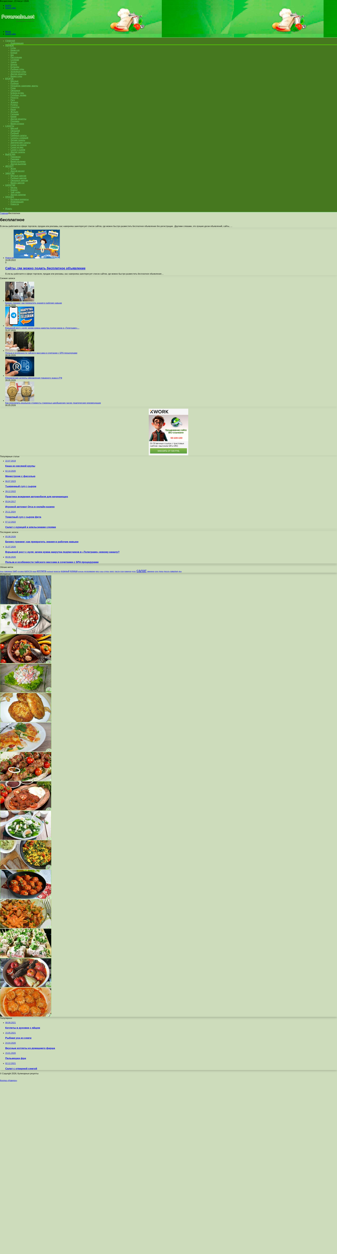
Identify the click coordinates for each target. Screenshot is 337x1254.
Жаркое (14, 102)
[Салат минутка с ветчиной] (25, 692)
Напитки (10, 185)
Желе (13, 169)
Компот (14, 190)
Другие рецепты (18, 74)
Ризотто (14, 98)
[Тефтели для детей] (25, 898)
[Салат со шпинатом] (25, 839)
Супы (13, 48)
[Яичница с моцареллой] (25, 751)
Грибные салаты (19, 135)
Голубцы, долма (18, 95)
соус (156, 571)
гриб (15, 571)
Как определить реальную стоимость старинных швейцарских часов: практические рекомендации (53, 403)
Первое (9, 45)
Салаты (9, 126)
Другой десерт (18, 171)
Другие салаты (18, 152)
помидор (127, 571)
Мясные (14, 81)
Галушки (15, 114)
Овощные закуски (19, 180)
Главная (4, 213)
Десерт (9, 166)
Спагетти (15, 107)
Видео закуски (17, 183)
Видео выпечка (18, 161)
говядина (8, 571)
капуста (28, 571)
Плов (13, 88)
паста (117, 571)
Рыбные (15, 83)
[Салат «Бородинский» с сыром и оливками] (25, 957)
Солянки (15, 60)
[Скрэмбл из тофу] (25, 868)
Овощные (15, 90)
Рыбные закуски (18, 178)
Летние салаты (18, 140)
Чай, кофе (15, 192)
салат (142, 570)
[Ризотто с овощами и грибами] (25, 810)
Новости (15, 204)
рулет (134, 571)
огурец (106, 571)
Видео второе (17, 124)
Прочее (9, 197)
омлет (112, 571)
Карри (13, 116)
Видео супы (16, 76)
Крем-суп (15, 50)
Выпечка (10, 154)
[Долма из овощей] (25, 986)
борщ (2, 571)
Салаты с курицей (19, 138)
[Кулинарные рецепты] (17, 27)
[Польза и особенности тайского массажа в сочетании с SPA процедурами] (19, 350)
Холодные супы (18, 71)
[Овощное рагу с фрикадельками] (25, 662)
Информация (17, 43)
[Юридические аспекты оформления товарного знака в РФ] (19, 375)
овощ (102, 571)
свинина (150, 571)
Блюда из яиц (17, 93)
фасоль (167, 571)
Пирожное (16, 157)
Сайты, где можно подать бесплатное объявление (45, 268)
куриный (65, 571)
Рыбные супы (17, 69)
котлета (41, 571)
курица (74, 571)
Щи (12, 55)
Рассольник (16, 57)
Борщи (14, 53)
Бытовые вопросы (20, 199)
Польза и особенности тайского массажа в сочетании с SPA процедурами (41, 353)
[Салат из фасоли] (25, 927)
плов (122, 571)
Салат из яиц (17, 147)
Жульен (14, 112)
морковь (81, 571)
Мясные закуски (18, 176)
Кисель (14, 187)
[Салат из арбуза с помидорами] (25, 633)
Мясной (14, 128)
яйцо (180, 571)
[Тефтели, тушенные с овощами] (25, 1016)
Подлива (15, 121)
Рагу (13, 100)
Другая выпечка (18, 164)
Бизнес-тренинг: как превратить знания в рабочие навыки (33, 303)
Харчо (14, 62)
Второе (9, 79)
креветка (57, 571)
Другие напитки (18, 195)
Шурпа (14, 64)
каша (34, 571)
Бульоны (15, 67)
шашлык (174, 571)
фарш (161, 571)
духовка (20, 571)
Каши (13, 109)
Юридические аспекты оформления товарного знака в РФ (33, 378)
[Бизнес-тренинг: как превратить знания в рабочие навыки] (19, 301)
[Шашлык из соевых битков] (25, 780)
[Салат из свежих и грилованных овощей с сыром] (25, 603)
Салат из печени (19, 145)
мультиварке (89, 571)
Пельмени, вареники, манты (24, 86)
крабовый (50, 571)
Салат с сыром (18, 150)
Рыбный (15, 133)
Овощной (15, 131)
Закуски (10, 173)
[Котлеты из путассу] (25, 721)
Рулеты (14, 105)
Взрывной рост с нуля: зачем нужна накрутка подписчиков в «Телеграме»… (42, 328)
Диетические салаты (21, 142)
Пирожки (15, 159)
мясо (98, 571)
